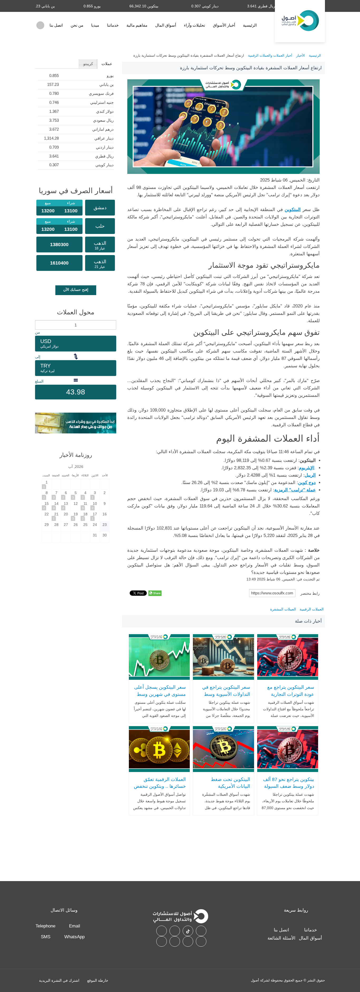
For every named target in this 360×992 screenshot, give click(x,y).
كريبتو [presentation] (88, 63)
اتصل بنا (56, 25)
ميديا (95, 25)
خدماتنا (113, 25)
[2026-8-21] (56, 516)
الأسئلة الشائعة (281, 938)
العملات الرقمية (312, 609)
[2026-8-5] (75, 495)
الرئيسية (250, 25)
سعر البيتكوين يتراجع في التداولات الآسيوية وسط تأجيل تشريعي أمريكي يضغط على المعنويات (226, 698)
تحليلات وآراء (194, 25)
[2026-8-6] (66, 495)
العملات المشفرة (283, 609)
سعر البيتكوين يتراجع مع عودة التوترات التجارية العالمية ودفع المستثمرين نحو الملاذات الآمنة (289, 698)
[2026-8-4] (85, 495)
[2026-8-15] (46, 505)
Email (74, 926)
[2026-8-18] (85, 516)
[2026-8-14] (56, 505)
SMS (45, 936)
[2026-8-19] (75, 516)
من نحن (77, 25)
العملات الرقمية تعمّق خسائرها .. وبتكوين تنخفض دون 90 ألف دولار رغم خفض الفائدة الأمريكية (160, 790)
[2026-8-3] (95, 495)
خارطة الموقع (97, 980)
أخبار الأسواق (224, 25)
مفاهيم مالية (137, 25)
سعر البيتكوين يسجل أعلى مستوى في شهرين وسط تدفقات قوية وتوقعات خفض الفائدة (160, 698)
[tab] (106, 64)
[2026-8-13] (66, 505)
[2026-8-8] (46, 495)
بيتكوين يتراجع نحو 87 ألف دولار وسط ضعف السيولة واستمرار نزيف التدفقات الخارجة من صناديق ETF (288, 790)
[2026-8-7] (56, 495)
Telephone (45, 926)
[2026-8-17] (95, 516)
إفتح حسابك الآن (75, 289)
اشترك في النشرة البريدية (59, 980)
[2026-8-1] (46, 484)
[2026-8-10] (95, 505)
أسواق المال (165, 25)
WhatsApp (74, 936)
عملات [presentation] (106, 63)
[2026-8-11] (85, 505)
